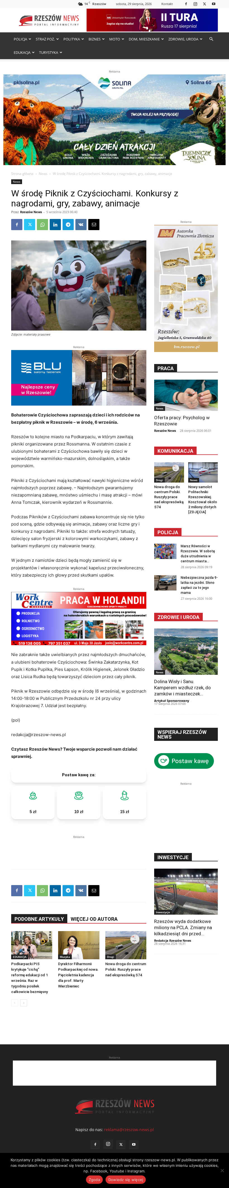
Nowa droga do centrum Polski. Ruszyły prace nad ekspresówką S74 (125, 969)
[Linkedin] (55, 224)
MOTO (114, 39)
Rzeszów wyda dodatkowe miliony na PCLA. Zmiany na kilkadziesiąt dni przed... (183, 927)
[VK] (81, 224)
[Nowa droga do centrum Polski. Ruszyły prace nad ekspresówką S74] (125, 945)
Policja (168, 532)
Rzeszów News (31, 212)
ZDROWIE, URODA (183, 39)
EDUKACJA (22, 52)
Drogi (110, 957)
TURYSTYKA (48, 52)
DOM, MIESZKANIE (144, 39)
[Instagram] (195, 4)
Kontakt (167, 4)
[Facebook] (186, 4)
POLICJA (20, 39)
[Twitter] (204, 4)
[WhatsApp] (42, 224)
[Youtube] (213, 4)
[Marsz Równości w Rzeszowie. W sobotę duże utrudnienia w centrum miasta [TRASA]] (165, 551)
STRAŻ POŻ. (45, 39)
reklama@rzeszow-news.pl (129, 1129)
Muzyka (65, 957)
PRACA (166, 368)
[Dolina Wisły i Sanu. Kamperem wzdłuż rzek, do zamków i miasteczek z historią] (186, 651)
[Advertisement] (78, 848)
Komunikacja (175, 451)
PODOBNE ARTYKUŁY (39, 919)
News (43, 173)
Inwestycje (163, 912)
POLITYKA (71, 39)
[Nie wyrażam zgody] (222, 1170)
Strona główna (22, 173)
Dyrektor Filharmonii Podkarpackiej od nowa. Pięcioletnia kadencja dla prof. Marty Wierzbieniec (78, 975)
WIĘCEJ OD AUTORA (94, 919)
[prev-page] (14, 1002)
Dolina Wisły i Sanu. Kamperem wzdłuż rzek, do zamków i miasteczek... (182, 688)
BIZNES (95, 39)
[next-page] (23, 1002)
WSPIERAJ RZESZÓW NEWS (182, 734)
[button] (211, 39)
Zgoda (94, 1179)
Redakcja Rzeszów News (172, 940)
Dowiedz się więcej (125, 1179)
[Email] (93, 224)
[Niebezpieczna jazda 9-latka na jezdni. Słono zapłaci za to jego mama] (165, 583)
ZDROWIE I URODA (178, 617)
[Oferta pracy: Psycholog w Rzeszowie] (186, 395)
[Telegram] (68, 224)
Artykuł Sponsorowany (171, 700)
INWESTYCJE (173, 857)
